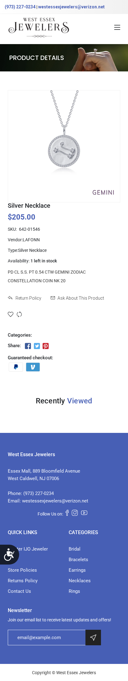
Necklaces (80, 580)
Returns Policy (23, 580)
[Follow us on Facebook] (28, 346)
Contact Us (19, 591)
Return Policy (28, 298)
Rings (74, 591)
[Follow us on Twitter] (36, 346)
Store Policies (22, 570)
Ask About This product (80, 298)
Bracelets (78, 559)
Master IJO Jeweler (28, 549)
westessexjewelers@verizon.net (71, 6)
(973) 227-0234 (20, 6)
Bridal (74, 549)
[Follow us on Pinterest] (45, 346)
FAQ (12, 559)
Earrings (77, 570)
